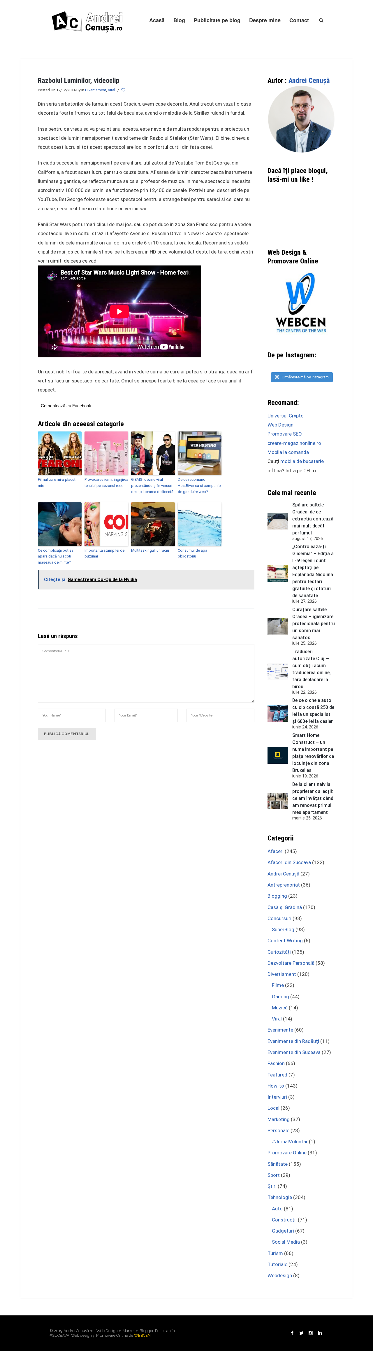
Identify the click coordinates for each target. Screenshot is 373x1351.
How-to (276, 1086)
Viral (111, 90)
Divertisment (95, 90)
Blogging (277, 896)
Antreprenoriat (284, 885)
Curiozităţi (279, 952)
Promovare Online (287, 1153)
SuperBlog (283, 929)
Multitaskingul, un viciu (150, 550)
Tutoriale (277, 1264)
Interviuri (277, 1097)
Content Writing (285, 940)
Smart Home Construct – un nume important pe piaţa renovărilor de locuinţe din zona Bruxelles (313, 753)
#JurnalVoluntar (290, 1141)
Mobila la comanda (288, 452)
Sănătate (278, 1164)
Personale (278, 1130)
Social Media (286, 1242)
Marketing (279, 1119)
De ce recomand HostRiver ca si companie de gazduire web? (199, 485)
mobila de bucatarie (302, 461)
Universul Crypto (286, 416)
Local (273, 1108)
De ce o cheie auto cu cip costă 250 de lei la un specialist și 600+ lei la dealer (313, 711)
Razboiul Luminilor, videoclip (78, 80)
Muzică (280, 1008)
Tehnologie (280, 1197)
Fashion (276, 1063)
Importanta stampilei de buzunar (104, 553)
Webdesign (280, 1275)
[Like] (123, 90)
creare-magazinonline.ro (294, 443)
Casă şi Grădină (285, 907)
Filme (278, 985)
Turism (275, 1253)
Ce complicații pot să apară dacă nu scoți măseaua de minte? (55, 556)
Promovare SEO (285, 434)
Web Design (280, 425)
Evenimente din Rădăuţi (293, 1041)
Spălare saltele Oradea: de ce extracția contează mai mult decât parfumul (312, 519)
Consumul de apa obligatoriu (192, 553)
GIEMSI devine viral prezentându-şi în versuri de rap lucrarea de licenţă (152, 485)
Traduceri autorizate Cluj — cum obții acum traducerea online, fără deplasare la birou (311, 669)
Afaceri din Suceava (289, 862)
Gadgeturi (283, 1231)
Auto (277, 1209)
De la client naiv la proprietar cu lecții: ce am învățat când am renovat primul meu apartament (312, 798)
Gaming (280, 996)
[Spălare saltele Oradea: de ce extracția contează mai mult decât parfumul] (278, 521)
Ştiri (272, 1186)
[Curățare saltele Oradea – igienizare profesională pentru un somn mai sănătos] (278, 626)
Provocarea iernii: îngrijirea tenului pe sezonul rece (106, 482)
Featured (277, 1075)
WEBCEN (142, 1335)
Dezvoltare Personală (291, 963)
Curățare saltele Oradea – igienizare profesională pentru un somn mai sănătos (313, 623)
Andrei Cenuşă (309, 80)
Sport (274, 1175)
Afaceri (276, 851)
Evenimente (280, 1030)
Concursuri (279, 918)
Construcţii (284, 1220)
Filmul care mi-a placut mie (56, 482)
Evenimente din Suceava (294, 1052)
